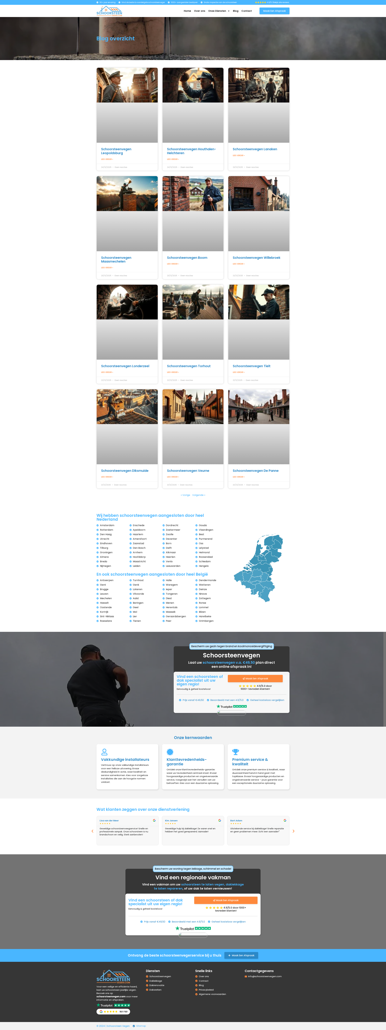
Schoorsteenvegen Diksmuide (125, 470)
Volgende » (198, 495)
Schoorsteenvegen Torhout (189, 366)
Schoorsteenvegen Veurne (188, 470)
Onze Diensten (217, 11)
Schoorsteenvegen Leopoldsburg (116, 151)
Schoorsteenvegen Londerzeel (125, 366)
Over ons (199, 11)
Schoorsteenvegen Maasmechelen (116, 259)
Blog (235, 11)
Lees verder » (107, 159)
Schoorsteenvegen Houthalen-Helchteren (191, 151)
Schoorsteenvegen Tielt (252, 366)
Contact (246, 11)
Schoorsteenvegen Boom (187, 257)
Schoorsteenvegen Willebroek (256, 257)
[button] (92, 831)
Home (187, 11)
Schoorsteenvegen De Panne (256, 470)
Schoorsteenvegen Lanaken (255, 149)
